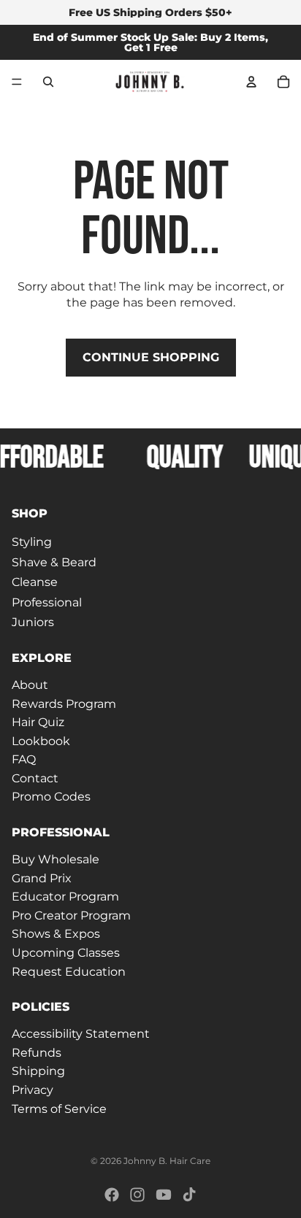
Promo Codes (51, 797)
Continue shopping (151, 357)
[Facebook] (112, 1194)
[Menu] (17, 82)
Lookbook (41, 741)
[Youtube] (163, 1194)
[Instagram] (137, 1194)
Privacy (32, 1090)
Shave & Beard (54, 562)
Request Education (69, 972)
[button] (150, 513)
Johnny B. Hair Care (166, 1160)
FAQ (24, 759)
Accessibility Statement (81, 1034)
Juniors (33, 623)
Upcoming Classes (66, 953)
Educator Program (65, 896)
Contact (35, 778)
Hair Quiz (38, 722)
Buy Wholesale (55, 859)
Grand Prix (42, 878)
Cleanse (35, 582)
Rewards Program (64, 704)
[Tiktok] (189, 1194)
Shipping (38, 1072)
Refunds (36, 1053)
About (30, 685)
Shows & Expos (56, 934)
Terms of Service (59, 1109)
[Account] (251, 82)
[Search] (48, 82)
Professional (47, 602)
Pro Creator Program (71, 915)
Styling (32, 542)
